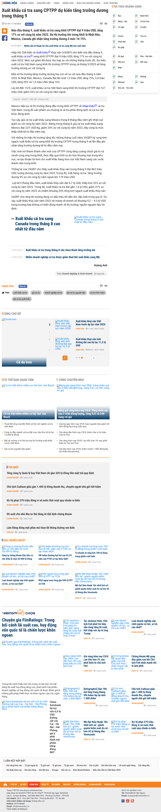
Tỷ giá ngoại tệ (31, 765)
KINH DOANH (110, 784)
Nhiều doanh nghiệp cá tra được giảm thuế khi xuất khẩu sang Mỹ (63, 257)
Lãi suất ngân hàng (127, 765)
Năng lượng (27, 3)
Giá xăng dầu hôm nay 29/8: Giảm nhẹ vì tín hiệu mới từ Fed (82, 433)
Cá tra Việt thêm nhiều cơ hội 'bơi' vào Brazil (24, 415)
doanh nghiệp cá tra (53, 292)
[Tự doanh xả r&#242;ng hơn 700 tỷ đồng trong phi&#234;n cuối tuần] (92, 547)
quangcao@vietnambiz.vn (138, 796)
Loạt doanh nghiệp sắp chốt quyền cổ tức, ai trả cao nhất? (18, 582)
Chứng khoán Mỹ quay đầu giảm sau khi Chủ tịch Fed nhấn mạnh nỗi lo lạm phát (144, 661)
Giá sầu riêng (30, 770)
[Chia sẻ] (4, 38)
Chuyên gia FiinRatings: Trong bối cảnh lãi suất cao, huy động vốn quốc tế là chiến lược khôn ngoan (29, 628)
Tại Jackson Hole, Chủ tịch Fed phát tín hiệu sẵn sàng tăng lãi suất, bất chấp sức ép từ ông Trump (96, 627)
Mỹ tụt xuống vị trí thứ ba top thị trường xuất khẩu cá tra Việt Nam (28, 441)
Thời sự (10, 532)
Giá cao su (65, 770)
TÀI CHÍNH (56, 784)
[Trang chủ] (4, 31)
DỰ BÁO (23, 784)
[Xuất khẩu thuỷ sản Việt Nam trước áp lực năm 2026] (64, 326)
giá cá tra (36, 292)
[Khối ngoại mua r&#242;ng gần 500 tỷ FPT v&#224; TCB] (56, 575)
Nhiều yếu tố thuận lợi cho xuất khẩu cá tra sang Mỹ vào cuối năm (55, 45)
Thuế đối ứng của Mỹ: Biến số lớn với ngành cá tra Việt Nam (28, 425)
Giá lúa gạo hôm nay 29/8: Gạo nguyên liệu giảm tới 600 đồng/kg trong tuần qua (84, 425)
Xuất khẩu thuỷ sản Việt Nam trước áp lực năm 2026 (90, 323)
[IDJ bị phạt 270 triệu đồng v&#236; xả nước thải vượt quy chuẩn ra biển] (120, 726)
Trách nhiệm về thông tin (17, 809)
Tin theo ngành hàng (127, 6)
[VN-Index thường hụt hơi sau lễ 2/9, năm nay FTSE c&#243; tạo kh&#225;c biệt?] (56, 549)
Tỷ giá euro (69, 765)
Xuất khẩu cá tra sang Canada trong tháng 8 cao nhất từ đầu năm (37, 224)
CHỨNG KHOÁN (80, 784)
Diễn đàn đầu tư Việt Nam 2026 (106, 770)
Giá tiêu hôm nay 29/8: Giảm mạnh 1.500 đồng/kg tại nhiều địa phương (83, 450)
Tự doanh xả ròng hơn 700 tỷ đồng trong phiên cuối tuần (91, 554)
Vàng (56, 3)
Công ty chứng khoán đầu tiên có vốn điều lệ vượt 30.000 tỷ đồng (17, 557)
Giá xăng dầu (144, 765)
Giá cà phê (93, 765)
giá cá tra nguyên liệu (76, 292)
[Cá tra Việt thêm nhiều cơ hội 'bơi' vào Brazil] (28, 401)
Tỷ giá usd (45, 765)
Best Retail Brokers (81, 770)
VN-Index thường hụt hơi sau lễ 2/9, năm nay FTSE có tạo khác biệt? (55, 557)
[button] (64, 357)
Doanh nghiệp (13, 478)
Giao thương (110, 3)
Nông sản (68, 3)
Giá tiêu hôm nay (108, 765)
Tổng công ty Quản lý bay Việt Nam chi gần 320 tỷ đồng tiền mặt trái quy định (50, 473)
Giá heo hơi (81, 765)
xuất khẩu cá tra (20, 292)
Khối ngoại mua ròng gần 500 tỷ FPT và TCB (55, 582)
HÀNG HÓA (34, 784)
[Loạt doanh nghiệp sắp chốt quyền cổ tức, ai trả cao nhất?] (19, 575)
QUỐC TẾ (44, 784)
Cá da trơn (24, 362)
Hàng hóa (10, 3)
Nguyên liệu (43, 3)
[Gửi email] (106, 24)
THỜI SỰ (13, 784)
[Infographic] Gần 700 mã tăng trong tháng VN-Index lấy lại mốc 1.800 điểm (95, 693)
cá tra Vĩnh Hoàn (97, 292)
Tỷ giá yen (56, 765)
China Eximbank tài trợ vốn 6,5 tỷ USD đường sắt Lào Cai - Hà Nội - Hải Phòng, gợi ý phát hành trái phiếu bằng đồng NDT (55, 727)
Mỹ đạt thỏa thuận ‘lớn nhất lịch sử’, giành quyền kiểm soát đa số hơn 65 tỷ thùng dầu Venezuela (92, 589)
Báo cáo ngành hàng (88, 3)
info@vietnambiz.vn (21, 806)
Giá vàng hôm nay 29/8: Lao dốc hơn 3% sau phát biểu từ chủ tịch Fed (83, 441)
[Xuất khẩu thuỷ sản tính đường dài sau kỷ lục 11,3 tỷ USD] (64, 344)
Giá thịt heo (44, 770)
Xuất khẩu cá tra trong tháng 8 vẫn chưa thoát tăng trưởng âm (60, 250)
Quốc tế (78, 598)
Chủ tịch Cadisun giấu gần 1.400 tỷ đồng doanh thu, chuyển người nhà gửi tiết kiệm (54, 486)
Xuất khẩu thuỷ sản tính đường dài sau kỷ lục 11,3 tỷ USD (91, 342)
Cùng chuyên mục (71, 380)
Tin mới (13, 467)
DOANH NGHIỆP (95, 784)
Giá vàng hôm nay (14, 765)
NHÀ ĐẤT (66, 784)
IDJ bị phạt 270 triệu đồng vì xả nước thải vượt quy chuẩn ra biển (43, 500)
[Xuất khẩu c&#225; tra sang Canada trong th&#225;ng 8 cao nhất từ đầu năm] (87, 229)
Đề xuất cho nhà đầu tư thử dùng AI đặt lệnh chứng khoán (39, 514)
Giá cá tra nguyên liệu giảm (17, 449)
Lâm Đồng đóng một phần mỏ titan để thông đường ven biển (41, 527)
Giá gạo (55, 770)
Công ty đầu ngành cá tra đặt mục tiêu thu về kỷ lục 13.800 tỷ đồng (29, 433)
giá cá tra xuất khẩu (21, 298)
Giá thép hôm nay (14, 770)
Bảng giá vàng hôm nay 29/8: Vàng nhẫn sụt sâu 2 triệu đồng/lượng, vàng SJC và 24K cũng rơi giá (83, 414)
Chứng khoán (13, 519)
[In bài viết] (102, 23)
